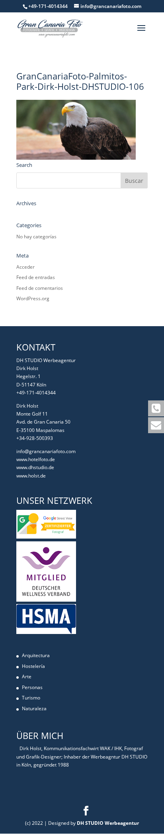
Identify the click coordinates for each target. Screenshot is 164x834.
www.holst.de (31, 475)
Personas (32, 687)
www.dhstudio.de (35, 467)
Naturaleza (34, 708)
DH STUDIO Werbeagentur (108, 823)
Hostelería (33, 666)
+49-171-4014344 (36, 392)
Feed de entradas (35, 277)
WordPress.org (32, 298)
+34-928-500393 (34, 438)
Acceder (25, 266)
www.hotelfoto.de (35, 459)
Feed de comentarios (39, 288)
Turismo (31, 697)
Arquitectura (36, 655)
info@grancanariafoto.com (46, 451)
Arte (26, 676)
